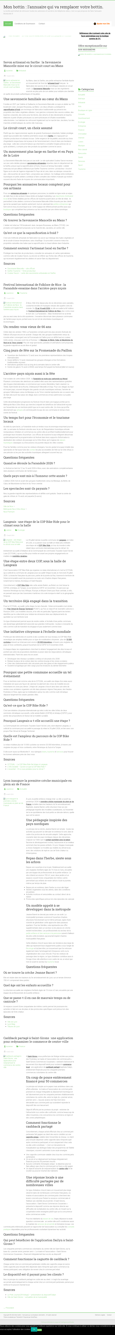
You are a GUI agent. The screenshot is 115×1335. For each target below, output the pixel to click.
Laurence (9, 293)
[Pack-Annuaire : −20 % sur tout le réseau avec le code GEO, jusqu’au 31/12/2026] (38, 46)
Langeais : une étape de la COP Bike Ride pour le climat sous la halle (36, 523)
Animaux (81, 99)
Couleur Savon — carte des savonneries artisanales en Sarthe (31, 273)
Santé (80, 157)
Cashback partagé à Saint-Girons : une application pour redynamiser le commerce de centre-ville (38, 1039)
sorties (32, 450)
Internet (81, 138)
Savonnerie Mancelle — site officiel (21, 268)
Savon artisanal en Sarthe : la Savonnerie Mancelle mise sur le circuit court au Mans (33, 64)
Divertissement (84, 118)
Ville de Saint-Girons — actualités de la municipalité (27, 1297)
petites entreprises (60, 204)
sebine (8, 530)
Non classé (82, 149)
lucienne (9, 71)
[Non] (39, 1330)
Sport (80, 165)
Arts (79, 106)
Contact (42, 24)
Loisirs (80, 142)
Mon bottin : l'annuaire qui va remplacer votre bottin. (53, 7)
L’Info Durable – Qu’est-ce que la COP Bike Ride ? (26, 767)
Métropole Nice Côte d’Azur (14, 509)
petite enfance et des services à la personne (43, 933)
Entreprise (82, 126)
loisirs (44, 752)
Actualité (23, 789)
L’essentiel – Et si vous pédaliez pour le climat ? (26, 769)
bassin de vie (48, 1219)
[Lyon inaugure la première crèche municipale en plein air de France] (13, 799)
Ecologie (21, 530)
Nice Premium (9, 512)
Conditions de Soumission (25, 24)
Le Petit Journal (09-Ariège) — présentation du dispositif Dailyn (31, 1295)
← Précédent (8, 1308)
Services (81, 161)
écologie (30, 948)
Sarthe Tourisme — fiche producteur (21, 271)
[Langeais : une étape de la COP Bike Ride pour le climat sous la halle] (13, 540)
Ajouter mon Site (102, 24)
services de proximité (45, 1224)
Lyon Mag (11, 1024)
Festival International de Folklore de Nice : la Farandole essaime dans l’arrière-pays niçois (34, 286)
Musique (81, 146)
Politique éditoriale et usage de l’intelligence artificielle (57, 1322)
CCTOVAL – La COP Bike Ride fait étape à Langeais (27, 764)
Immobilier (82, 134)
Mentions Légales (100, 1315)
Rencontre (82, 153)
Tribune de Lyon (13, 1026)
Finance (22, 1046)
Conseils (81, 114)
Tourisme (23, 293)
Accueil (8, 24)
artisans (20, 410)
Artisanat (22, 71)
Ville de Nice (8, 506)
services (60, 752)
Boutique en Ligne (85, 110)
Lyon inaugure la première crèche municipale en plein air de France (37, 782)
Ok (34, 1329)
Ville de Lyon (12, 1022)
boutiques (7, 209)
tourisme (50, 752)
